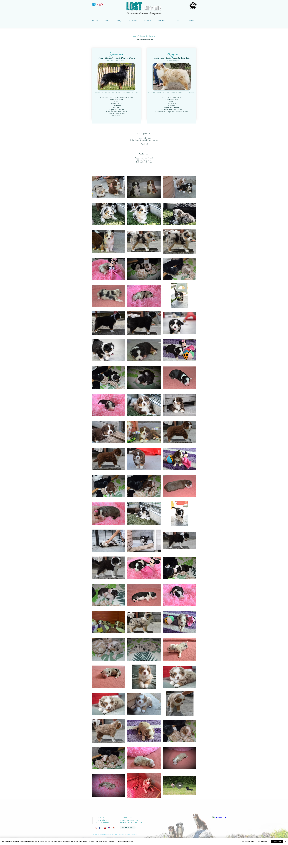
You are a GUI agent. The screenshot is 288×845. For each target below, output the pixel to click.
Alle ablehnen (263, 841)
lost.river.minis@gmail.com (131, 823)
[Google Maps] (114, 828)
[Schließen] (285, 841)
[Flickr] (109, 828)
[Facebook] (100, 828)
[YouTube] (105, 828)
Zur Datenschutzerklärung (124, 841)
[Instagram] (96, 828)
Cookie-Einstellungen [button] (246, 841)
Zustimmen (277, 841)
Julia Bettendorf (251, 835)
